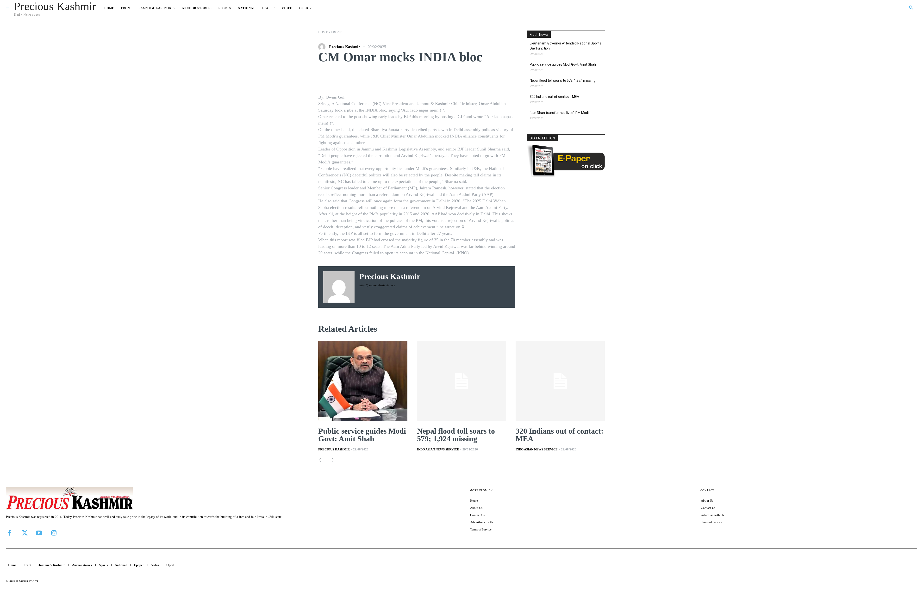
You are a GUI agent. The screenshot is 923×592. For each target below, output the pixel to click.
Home (323, 32)
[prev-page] (321, 459)
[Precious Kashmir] (323, 46)
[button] (911, 8)
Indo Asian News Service (438, 449)
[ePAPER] (566, 176)
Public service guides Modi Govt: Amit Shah (563, 64)
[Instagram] (54, 533)
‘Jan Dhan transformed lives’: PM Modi (559, 113)
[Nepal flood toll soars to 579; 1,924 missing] (461, 381)
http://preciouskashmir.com (377, 285)
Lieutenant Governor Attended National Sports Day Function (565, 45)
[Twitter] (24, 533)
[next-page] (331, 459)
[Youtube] (39, 533)
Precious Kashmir (344, 47)
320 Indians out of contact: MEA (554, 97)
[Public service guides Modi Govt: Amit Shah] (362, 381)
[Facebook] (9, 533)
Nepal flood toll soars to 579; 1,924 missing (562, 80)
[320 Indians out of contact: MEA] (560, 381)
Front (336, 32)
